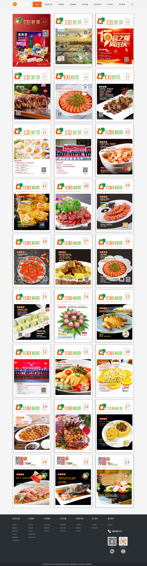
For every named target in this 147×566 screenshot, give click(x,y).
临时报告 (78, 528)
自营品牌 (30, 528)
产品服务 (61, 4)
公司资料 (78, 524)
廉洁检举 (122, 4)
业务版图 (73, 4)
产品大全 (30, 524)
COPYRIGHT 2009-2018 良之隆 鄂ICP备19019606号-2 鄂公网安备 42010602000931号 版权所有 (67, 564)
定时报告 (78, 531)
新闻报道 (14, 528)
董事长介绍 (15, 531)
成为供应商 (63, 528)
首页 (37, 4)
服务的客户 (47, 528)
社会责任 (14, 534)
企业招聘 (94, 524)
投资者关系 (97, 4)
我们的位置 (95, 528)
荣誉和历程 (15, 537)
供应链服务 (63, 524)
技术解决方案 (31, 537)
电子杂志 (30, 531)
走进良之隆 (48, 4)
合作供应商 (47, 524)
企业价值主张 (15, 540)
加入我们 (110, 4)
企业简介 (14, 524)
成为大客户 (63, 531)
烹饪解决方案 (31, 534)
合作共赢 (85, 4)
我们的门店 (47, 531)
